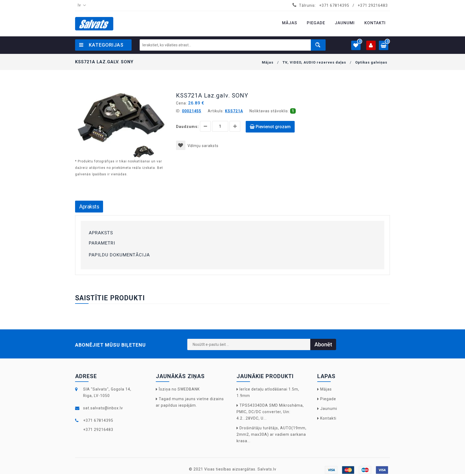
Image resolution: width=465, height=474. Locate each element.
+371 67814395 (334, 5)
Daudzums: (187, 126)
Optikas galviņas (371, 62)
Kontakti (328, 418)
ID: (178, 111)
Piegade (328, 399)
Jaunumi (328, 408)
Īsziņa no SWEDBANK (179, 389)
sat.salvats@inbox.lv (103, 408)
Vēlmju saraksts (203, 146)
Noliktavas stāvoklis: (269, 111)
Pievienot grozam (273, 126)
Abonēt (323, 344)
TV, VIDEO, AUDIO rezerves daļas (314, 62)
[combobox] (80, 5)
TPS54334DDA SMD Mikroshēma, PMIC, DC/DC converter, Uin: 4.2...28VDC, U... (270, 411)
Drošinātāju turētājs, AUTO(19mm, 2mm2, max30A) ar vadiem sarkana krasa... (272, 434)
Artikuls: (216, 111)
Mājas (267, 62)
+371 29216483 (373, 5)
